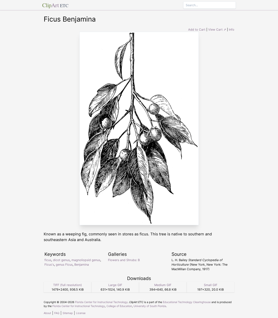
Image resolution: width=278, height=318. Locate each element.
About (47, 313)
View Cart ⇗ (217, 29)
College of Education (119, 306)
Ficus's (49, 264)
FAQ (56, 313)
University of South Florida (150, 306)
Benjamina (81, 264)
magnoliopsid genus (85, 260)
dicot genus (61, 260)
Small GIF (210, 285)
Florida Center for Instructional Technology (101, 302)
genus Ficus (64, 264)
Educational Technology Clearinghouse (187, 302)
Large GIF (115, 285)
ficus (47, 260)
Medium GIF (162, 285)
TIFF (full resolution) (67, 285)
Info (231, 29)
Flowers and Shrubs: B (124, 260)
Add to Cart (196, 29)
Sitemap (68, 313)
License (80, 313)
